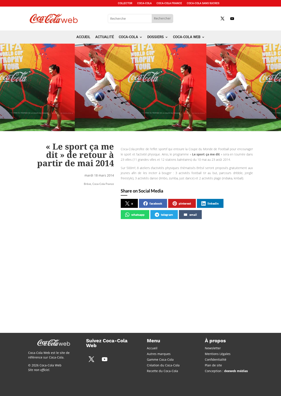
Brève (87, 184)
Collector (125, 3)
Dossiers (155, 37)
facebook (156, 203)
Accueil (83, 37)
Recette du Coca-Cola (162, 371)
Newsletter (213, 348)
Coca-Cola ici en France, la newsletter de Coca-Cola (56, 267)
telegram (167, 214)
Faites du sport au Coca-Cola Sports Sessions (204, 267)
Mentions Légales (218, 354)
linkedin (213, 203)
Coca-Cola (144, 3)
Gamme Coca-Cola (160, 359)
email (193, 214)
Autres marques (159, 354)
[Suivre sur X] (222, 18)
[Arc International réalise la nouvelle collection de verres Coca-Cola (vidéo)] (136, 306)
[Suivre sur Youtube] (232, 18)
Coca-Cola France (169, 3)
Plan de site (213, 365)
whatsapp (137, 214)
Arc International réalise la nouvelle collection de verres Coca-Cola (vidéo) (132, 269)
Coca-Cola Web (186, 37)
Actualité (104, 37)
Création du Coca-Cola (163, 365)
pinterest (185, 203)
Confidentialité (215, 359)
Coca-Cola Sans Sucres (203, 3)
